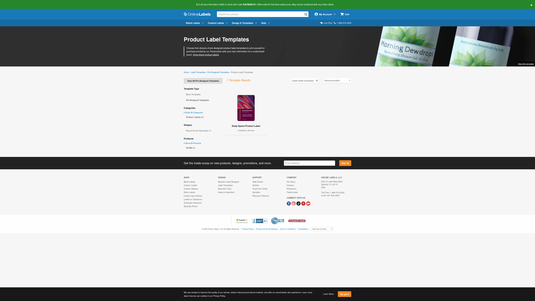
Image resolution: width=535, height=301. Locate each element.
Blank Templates (193, 94)
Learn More (328, 293)
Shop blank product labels (206, 54)
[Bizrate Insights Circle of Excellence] (283, 217)
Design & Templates (242, 23)
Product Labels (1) (195, 117)
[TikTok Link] (298, 203)
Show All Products (193, 143)
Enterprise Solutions (192, 202)
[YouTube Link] (308, 203)
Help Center (257, 181)
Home (186, 72)
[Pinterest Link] (303, 203)
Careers (290, 185)
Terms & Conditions (288, 229)
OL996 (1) (190, 147)
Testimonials (292, 192)
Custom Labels (216, 23)
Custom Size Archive (193, 195)
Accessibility (303, 229)
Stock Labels (189, 192)
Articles (255, 185)
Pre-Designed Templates (218, 72)
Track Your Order (260, 188)
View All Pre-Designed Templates (203, 80)
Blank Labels (193, 23)
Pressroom (291, 188)
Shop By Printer (191, 206)
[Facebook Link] (289, 203)
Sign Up (345, 163)
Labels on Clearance (193, 199)
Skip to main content (10, 2)
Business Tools (224, 188)
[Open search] (305, 14)
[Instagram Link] (294, 203)
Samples (256, 192)
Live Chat (328, 23)
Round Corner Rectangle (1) (198, 130)
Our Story (291, 181)
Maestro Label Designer (228, 181)
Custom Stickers (191, 188)
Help (263, 23)
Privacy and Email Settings (266, 229)
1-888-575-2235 (344, 22)
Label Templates (198, 72)
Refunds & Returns (260, 195)
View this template (526, 63)
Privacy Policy (247, 229)
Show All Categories (194, 112)
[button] (242, 220)
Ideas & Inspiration (226, 192)
